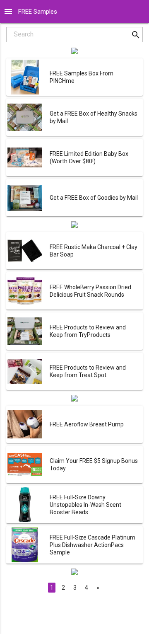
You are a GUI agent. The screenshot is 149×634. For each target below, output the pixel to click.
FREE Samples (37, 11)
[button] (135, 34)
